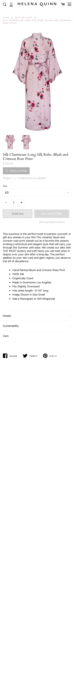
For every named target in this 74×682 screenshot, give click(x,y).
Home (6, 17)
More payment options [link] (52, 221)
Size (5, 186)
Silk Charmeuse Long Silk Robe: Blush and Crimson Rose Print (37, 21)
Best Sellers (23, 17)
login (14, 178)
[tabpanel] (37, 81)
